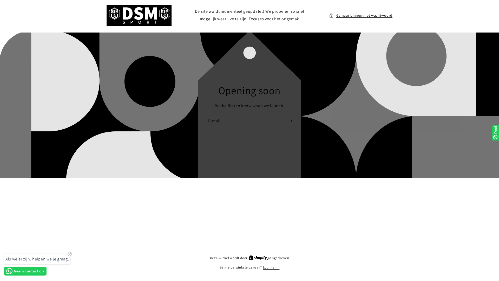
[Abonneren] (290, 121)
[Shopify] (258, 258)
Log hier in (271, 267)
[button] (360, 15)
